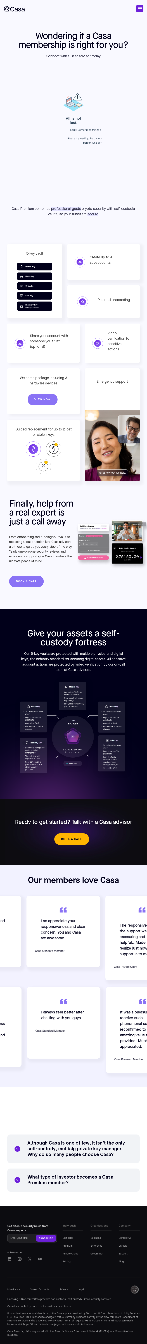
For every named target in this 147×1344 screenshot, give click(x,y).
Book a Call (71, 839)
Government (97, 1254)
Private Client (70, 1254)
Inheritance (13, 1289)
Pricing (66, 1261)
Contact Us (125, 1238)
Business (96, 1238)
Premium (67, 1246)
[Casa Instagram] (19, 1259)
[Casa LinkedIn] (9, 1259)
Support (123, 1254)
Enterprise (96, 1246)
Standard (68, 1238)
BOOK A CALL (26, 581)
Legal (81, 1289)
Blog (121, 1261)
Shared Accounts (39, 1289)
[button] (139, 8)
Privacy (64, 1289)
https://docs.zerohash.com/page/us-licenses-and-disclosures (58, 1324)
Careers (123, 1246)
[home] (14, 8)
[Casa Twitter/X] (29, 1259)
